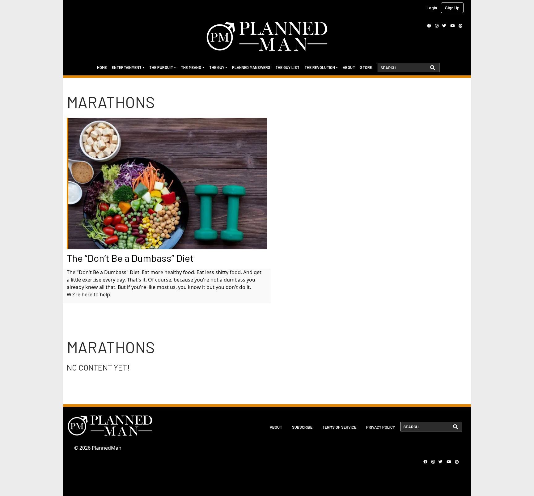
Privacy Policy (380, 427)
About (349, 67)
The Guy (216, 67)
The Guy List (287, 67)
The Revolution (319, 67)
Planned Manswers (251, 67)
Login (431, 7)
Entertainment (127, 67)
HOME (102, 67)
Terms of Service (339, 427)
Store (366, 67)
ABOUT (276, 427)
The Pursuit (161, 67)
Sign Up (452, 7)
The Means (191, 67)
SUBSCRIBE (302, 427)
